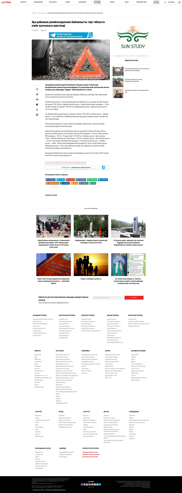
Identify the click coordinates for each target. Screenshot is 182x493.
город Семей (132, 319)
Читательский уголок (89, 422)
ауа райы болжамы (67, 163)
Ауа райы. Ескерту (80, 163)
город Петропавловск (88, 328)
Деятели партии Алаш (112, 361)
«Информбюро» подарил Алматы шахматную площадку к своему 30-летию (91, 242)
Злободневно (38, 2)
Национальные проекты (63, 387)
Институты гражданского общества (67, 375)
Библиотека (135, 373)
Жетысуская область (113, 326)
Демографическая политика (65, 366)
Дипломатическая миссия (64, 389)
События (132, 425)
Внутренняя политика (62, 354)
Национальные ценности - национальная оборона (112, 430)
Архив (36, 384)
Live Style (86, 412)
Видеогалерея (108, 427)
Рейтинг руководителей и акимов (66, 373)
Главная (34, 13)
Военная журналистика (90, 434)
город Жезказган (64, 333)
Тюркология (109, 364)
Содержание (39, 468)
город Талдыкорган (113, 324)
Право (58, 394)
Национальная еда (64, 420)
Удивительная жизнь (41, 464)
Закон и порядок (156, 2)
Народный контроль (88, 361)
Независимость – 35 (41, 375)
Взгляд (131, 432)
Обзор (131, 429)
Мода (85, 429)
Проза (133, 359)
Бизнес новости (87, 371)
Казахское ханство (111, 359)
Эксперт (37, 373)
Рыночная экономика (88, 357)
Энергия (37, 459)
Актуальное (38, 361)
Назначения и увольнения (64, 380)
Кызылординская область (115, 342)
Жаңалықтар (42, 13)
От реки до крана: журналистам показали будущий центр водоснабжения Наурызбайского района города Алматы (128, 243)
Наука (37, 457)
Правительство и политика (64, 371)
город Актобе (37, 335)
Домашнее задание (89, 420)
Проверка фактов (109, 434)
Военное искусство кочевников (115, 368)
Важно (68, 2)
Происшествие (142, 2)
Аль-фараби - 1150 (111, 375)
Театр (37, 422)
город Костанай (86, 319)
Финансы (84, 373)
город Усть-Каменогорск (136, 321)
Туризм (84, 366)
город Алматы (111, 319)
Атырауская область (39, 328)
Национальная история (112, 354)
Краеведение (109, 366)
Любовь (85, 425)
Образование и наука (43, 448)
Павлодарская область (88, 326)
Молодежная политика (63, 359)
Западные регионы (40, 315)
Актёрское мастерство (42, 420)
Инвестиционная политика (64, 361)
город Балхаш (63, 338)
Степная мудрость (137, 364)
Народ (112, 2)
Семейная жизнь (88, 427)
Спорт (127, 2)
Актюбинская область (39, 333)
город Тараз (110, 335)
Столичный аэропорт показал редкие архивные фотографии (137, 69)
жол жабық (57, 163)
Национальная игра (65, 418)
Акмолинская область (66, 321)
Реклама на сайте (38, 490)
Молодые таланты (109, 418)
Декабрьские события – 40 (43, 378)
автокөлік (49, 163)
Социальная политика (62, 368)
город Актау (36, 326)
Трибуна (58, 401)
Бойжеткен (86, 418)
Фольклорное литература (112, 420)
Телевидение (39, 427)
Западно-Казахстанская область (43, 319)
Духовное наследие (97, 2)
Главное (58, 398)
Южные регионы (113, 315)
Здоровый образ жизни (66, 452)
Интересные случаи (89, 432)
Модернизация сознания (139, 378)
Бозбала (86, 415)
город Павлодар (86, 324)
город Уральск (37, 321)
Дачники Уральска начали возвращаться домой (133, 80)
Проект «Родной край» (111, 422)
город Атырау (37, 331)
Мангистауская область (40, 324)
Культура (38, 412)
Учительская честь (41, 466)
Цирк (36, 429)
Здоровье (132, 415)
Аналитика (85, 368)
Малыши (106, 415)
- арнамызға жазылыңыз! (75, 168)
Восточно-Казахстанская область (139, 324)
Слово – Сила (135, 368)
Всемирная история (111, 357)
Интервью (38, 366)
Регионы (131, 436)
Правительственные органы (64, 378)
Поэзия (133, 357)
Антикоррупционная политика (91, 364)
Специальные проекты (111, 425)
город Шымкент (112, 328)
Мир (36, 357)
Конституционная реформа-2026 (66, 392)
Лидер (131, 418)
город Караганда (64, 326)
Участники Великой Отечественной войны (115, 437)
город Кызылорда (112, 340)
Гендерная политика (62, 364)
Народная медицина (65, 454)
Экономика (82, 2)
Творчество (134, 354)
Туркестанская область (114, 331)
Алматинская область (114, 321)
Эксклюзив (132, 434)
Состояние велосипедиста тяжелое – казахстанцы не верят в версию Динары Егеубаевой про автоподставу (128, 281)
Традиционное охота (65, 427)
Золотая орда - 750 (111, 373)
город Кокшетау (64, 324)
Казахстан (38, 354)
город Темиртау (64, 335)
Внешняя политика (62, 357)
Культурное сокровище (138, 366)
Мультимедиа (39, 380)
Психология (39, 452)
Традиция (62, 415)
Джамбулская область (114, 338)
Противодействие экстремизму (139, 420)
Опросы (37, 382)
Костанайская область (88, 321)
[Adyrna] (7, 2)
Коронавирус (63, 457)
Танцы (37, 418)
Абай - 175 (108, 378)
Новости (23, 2)
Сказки (133, 375)
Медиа (37, 434)
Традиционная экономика (90, 354)
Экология (132, 438)
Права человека (61, 382)
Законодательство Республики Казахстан (113, 441)
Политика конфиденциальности (56, 490)
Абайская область (134, 326)
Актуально (53, 2)
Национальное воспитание (67, 422)
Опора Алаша (135, 380)
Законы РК (59, 384)
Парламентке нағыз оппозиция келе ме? (136, 91)
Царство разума (40, 461)
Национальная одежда (66, 425)
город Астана (63, 319)
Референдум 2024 (61, 403)
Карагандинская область (67, 328)
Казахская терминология (137, 422)
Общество (38, 359)
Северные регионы (88, 315)
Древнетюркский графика (113, 371)
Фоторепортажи (88, 436)
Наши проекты (39, 371)
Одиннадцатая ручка (137, 371)
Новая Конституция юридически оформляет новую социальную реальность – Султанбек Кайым (53, 281)
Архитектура (39, 436)
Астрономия (39, 454)
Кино (36, 425)
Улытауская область (65, 331)
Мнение (37, 368)
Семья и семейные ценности (91, 279)
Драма (133, 361)
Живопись (38, 415)
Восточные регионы (135, 315)
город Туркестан (112, 333)
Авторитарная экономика (90, 359)
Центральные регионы (67, 315)
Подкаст (131, 427)
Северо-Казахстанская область (91, 331)
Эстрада (38, 432)
